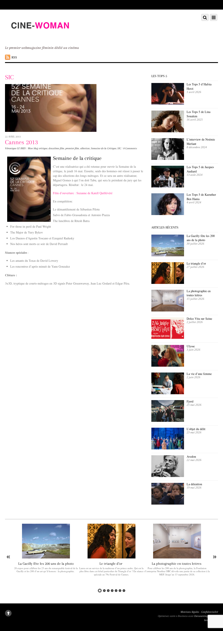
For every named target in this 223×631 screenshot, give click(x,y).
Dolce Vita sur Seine (199, 318)
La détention (194, 484)
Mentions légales (190, 611)
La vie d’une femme (199, 374)
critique (43, 148)
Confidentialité (209, 611)
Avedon (192, 456)
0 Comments (130, 148)
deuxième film (56, 148)
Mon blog (33, 148)
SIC (119, 148)
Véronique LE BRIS (15, 148)
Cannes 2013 (21, 142)
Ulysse (191, 346)
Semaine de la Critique (103, 148)
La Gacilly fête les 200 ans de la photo (201, 238)
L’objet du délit (196, 429)
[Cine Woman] (40, 36)
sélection (85, 148)
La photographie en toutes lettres (199, 293)
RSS (14, 57)
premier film (72, 148)
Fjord (190, 401)
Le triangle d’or (197, 263)
